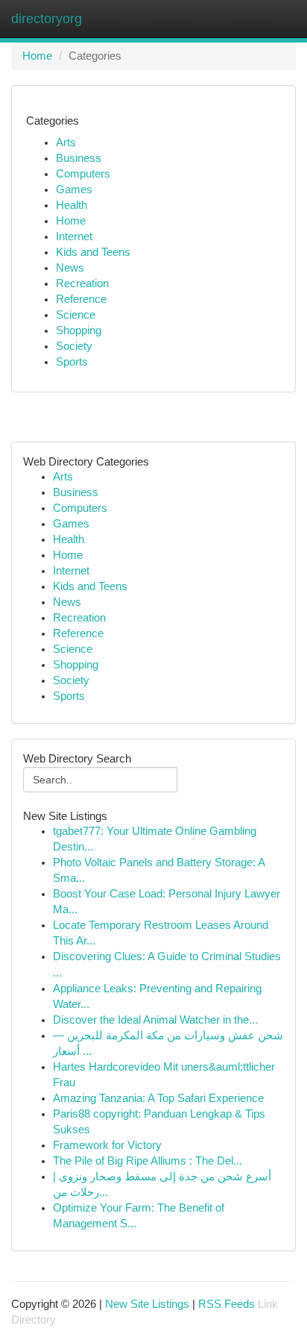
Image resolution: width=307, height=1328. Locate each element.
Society (74, 346)
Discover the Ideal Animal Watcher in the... (155, 1020)
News (70, 268)
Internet (74, 236)
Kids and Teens (93, 252)
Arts (66, 142)
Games (74, 189)
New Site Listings (147, 1304)
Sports (72, 362)
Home (37, 56)
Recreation (82, 283)
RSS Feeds (226, 1304)
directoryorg (46, 18)
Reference (81, 299)
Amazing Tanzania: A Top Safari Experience (158, 1098)
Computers (83, 174)
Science (75, 315)
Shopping (78, 330)
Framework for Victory (107, 1145)
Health (71, 205)
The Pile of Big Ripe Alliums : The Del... (147, 1161)
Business (78, 158)
